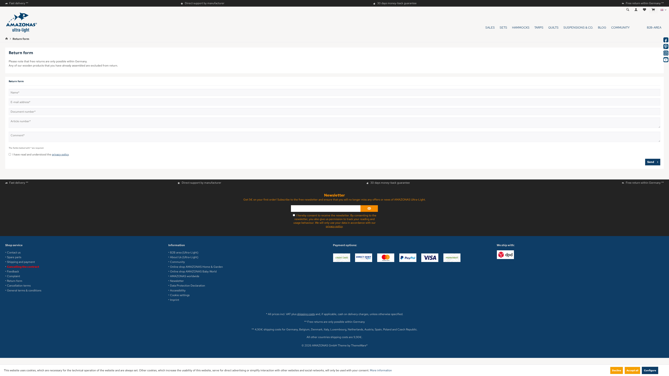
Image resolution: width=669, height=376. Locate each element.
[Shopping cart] (653, 10)
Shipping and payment (21, 262)
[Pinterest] (665, 46)
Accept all (632, 370)
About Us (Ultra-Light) (184, 257)
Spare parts (14, 257)
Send (650, 162)
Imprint (174, 300)
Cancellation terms (19, 285)
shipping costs (306, 314)
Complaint (13, 276)
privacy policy (60, 154)
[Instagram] (665, 53)
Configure (650, 370)
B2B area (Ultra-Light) (184, 252)
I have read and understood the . (41, 154)
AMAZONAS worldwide (184, 276)
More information (381, 370)
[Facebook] (665, 39)
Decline (616, 370)
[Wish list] (644, 10)
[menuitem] (653, 10)
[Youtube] (665, 59)
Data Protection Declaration (187, 285)
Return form (14, 281)
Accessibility (178, 290)
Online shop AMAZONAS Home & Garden (196, 267)
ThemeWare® (359, 345)
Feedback (13, 271)
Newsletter (177, 281)
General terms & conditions (24, 290)
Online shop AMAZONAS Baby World (193, 271)
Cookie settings (180, 295)
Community (177, 262)
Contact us (14, 252)
